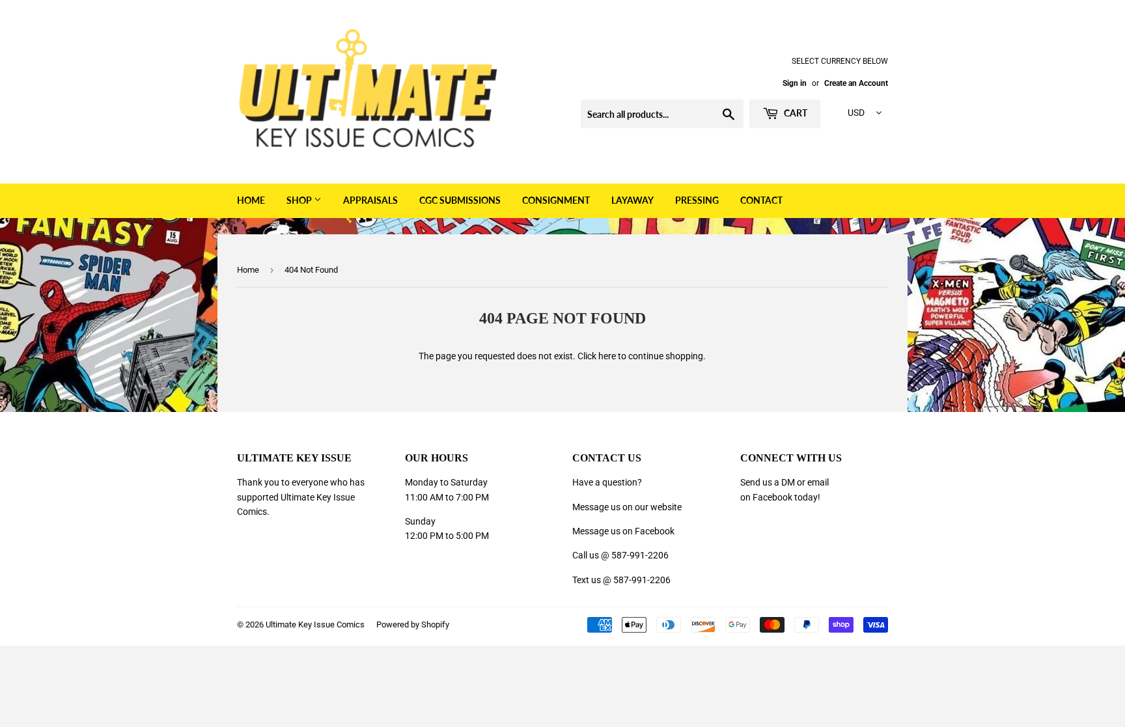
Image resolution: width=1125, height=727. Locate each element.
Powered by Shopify (412, 624)
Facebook (772, 497)
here (607, 356)
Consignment (556, 200)
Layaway (632, 200)
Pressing (697, 200)
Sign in (795, 83)
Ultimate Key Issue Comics (315, 624)
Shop (300, 200)
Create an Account (856, 83)
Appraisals (370, 200)
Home (251, 200)
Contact (761, 200)
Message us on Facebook (623, 531)
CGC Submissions (460, 200)
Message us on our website (627, 507)
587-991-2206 (640, 555)
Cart (794, 112)
